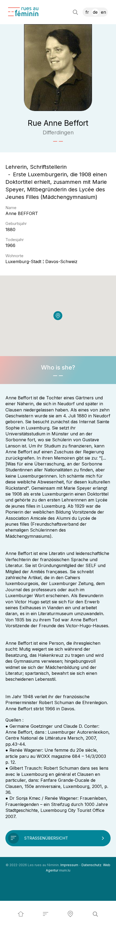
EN (103, 12)
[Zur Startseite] (23, 11)
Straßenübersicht (46, 838)
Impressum (69, 865)
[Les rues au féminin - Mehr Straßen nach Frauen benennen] (20, 914)
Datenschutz (91, 865)
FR (87, 12)
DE (95, 12)
